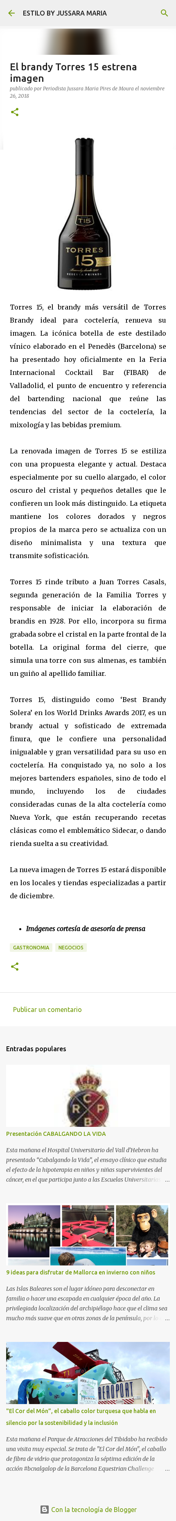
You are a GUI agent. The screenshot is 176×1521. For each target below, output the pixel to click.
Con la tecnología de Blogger (93, 1509)
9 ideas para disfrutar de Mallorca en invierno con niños (80, 1272)
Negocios (71, 947)
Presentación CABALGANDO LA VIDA (56, 1134)
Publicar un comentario (47, 1009)
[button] (15, 112)
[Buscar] (164, 13)
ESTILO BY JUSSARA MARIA (65, 13)
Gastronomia (31, 947)
